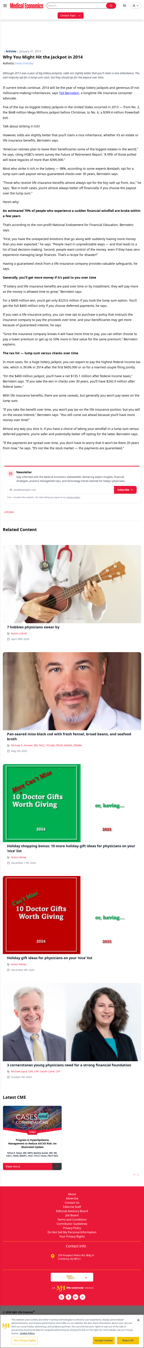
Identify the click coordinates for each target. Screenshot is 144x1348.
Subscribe (123, 489)
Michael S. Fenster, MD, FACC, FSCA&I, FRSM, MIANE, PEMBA (46, 745)
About (72, 1194)
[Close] (138, 1320)
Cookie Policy (27, 1333)
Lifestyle (9, 512)
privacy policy (73, 497)
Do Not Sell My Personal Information (72, 1232)
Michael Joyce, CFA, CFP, (25, 1071)
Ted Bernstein (69, 93)
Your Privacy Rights (72, 1236)
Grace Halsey (18, 857)
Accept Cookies (104, 1340)
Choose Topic (68, 15)
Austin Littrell (19, 633)
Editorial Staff (72, 1207)
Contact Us (72, 1203)
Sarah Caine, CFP (50, 1071)
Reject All (127, 1340)
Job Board (72, 1215)
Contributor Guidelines (72, 1224)
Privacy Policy (72, 1228)
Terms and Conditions (72, 1219)
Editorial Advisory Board (72, 1211)
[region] (72, 1331)
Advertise (72, 1198)
